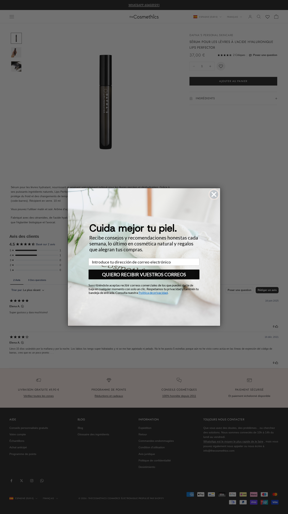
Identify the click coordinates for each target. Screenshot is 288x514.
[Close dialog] (214, 194)
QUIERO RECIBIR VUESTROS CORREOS (144, 274)
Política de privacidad (153, 292)
